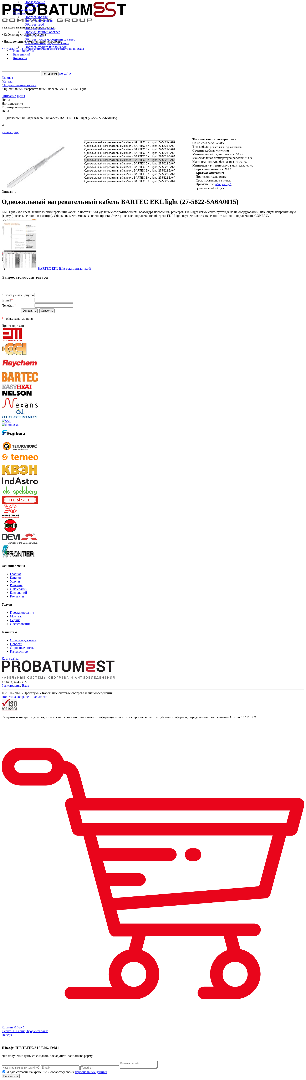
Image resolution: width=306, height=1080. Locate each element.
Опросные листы (22, 647)
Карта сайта (10, 658)
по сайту (65, 73)
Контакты (17, 596)
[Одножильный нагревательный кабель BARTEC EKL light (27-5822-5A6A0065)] (129, 171)
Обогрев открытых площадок (46, 47)
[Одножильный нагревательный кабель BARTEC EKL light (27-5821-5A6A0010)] (129, 146)
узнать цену (10, 132)
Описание (9, 96)
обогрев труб (223, 184)
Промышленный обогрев (42, 32)
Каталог (15, 577)
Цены (21, 96)
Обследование (35, 2)
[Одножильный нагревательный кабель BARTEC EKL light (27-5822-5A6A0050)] (129, 167)
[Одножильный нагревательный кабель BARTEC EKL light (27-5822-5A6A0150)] (129, 181)
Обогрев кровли (36, 17)
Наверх (7, 1035)
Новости (16, 644)
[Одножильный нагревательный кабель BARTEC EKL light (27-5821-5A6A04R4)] (129, 153)
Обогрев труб (34, 24)
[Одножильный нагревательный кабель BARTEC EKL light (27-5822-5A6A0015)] (129, 160)
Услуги (15, 581)
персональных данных (91, 1072)
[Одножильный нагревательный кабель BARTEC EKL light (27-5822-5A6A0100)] (129, 178)
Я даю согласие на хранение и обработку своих (56, 1072)
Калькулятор (19, 651)
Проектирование (22, 612)
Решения (16, 585)
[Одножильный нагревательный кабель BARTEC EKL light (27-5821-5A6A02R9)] (129, 149)
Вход (25, 685)
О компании (18, 589)
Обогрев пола (34, 35)
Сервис (15, 620)
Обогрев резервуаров (40, 28)
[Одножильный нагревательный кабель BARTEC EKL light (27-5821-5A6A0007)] (129, 142)
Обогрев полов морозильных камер (50, 39)
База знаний (18, 592)
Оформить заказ (37, 1031)
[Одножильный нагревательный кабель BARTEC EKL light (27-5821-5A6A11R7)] (129, 156)
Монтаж (16, 616)
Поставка (31, 5)
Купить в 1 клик (13, 1031)
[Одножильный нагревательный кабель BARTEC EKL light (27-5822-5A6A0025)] (129, 163)
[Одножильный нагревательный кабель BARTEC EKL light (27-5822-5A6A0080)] (129, 174)
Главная (15, 574)
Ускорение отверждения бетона (47, 43)
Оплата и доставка (23, 640)
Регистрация (11, 685)
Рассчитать (10, 1076)
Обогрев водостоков (39, 20)
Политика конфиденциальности (24, 697)
